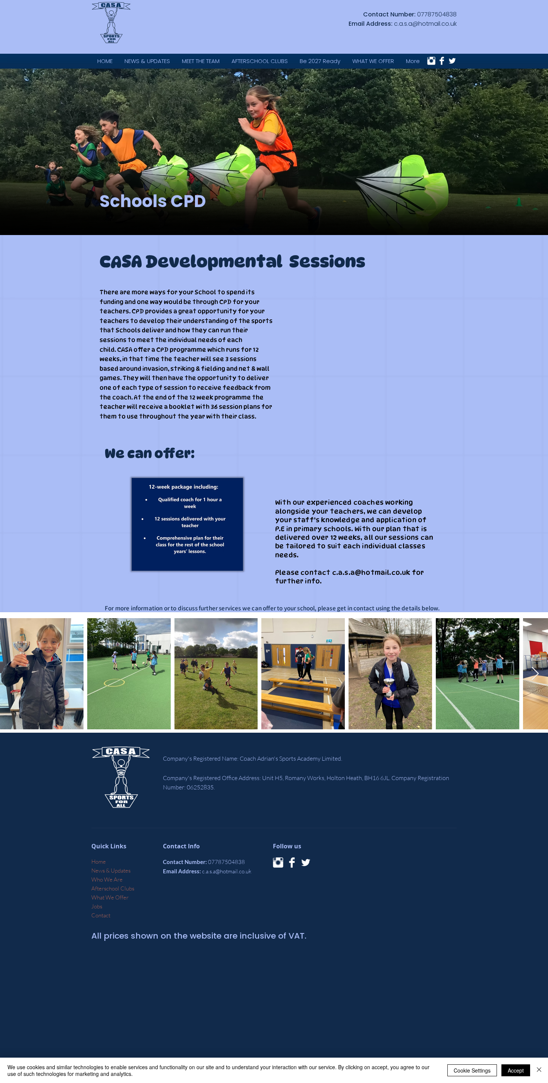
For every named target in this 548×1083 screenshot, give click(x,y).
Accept (516, 1070)
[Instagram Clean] (431, 61)
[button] (373, 61)
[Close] (539, 1070)
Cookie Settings (472, 1070)
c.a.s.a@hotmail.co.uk (425, 23)
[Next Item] (535, 674)
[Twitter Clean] (452, 61)
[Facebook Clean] (442, 61)
